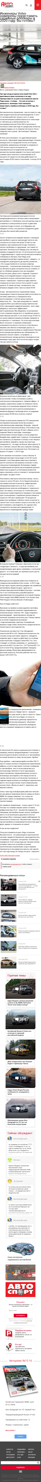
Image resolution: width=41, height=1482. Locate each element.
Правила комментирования (30, 1480)
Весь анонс (10, 1430)
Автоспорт (10, 1457)
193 (7, 880)
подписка (20, 1467)
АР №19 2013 (20, 83)
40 (7, 911)
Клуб (19, 1457)
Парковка (21, 1452)
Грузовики (10, 1455)
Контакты (32, 1455)
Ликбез (4, 880)
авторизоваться (15, 864)
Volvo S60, (4, 856)
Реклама (31, 1457)
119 (8, 895)
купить (20, 1436)
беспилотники (14, 856)
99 (7, 958)
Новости (4, 895)
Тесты (8, 1452)
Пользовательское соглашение (11, 1480)
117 (8, 942)
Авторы (31, 1449)
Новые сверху (34, 859)
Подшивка (21, 1449)
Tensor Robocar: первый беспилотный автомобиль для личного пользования (27, 901)
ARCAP (30, 1452)
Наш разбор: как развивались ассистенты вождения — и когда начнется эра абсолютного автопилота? (28, 886)
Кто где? (20, 1455)
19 (7, 927)
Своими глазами (6, 83)
